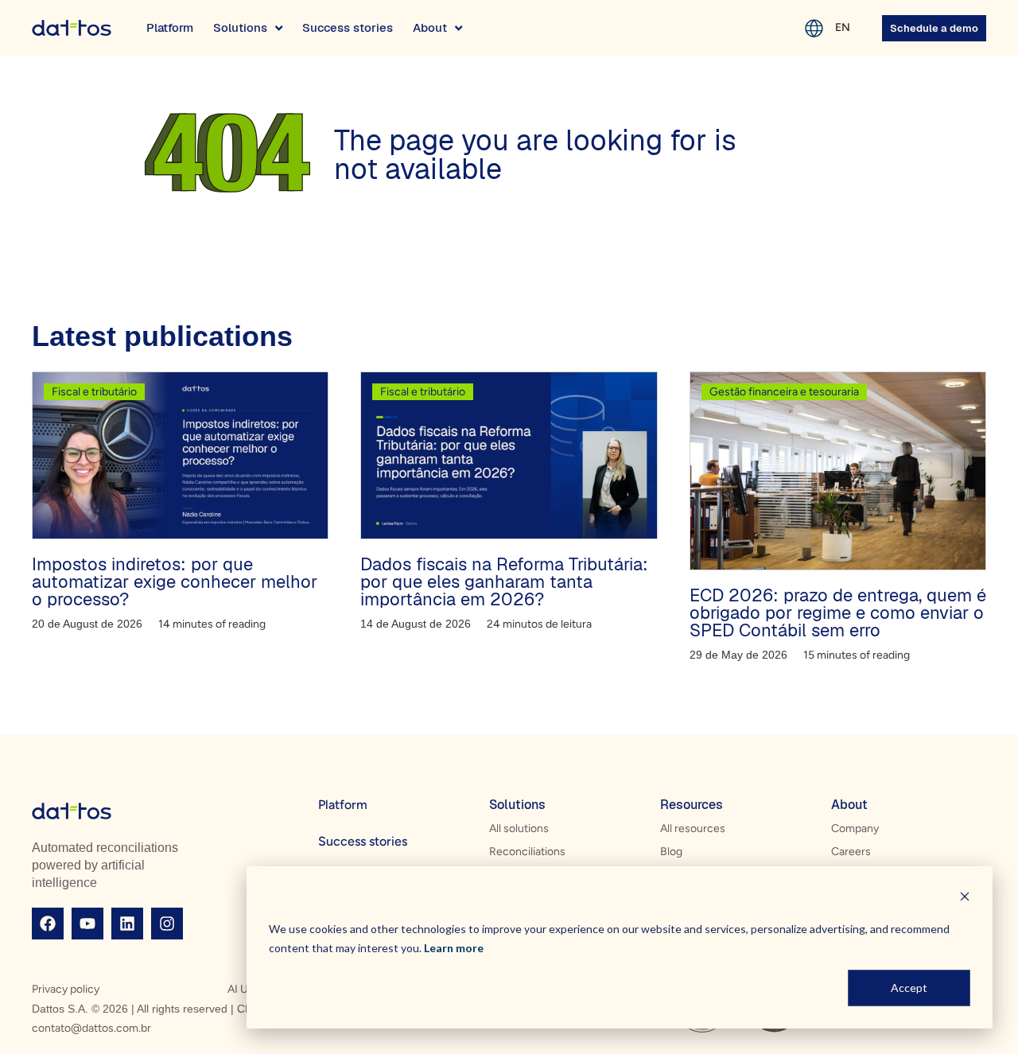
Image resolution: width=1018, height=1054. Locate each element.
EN (842, 27)
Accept (909, 987)
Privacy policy (65, 989)
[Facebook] (48, 923)
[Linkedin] (127, 923)
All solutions (519, 828)
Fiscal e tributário (94, 392)
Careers (851, 851)
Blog (671, 851)
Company (855, 828)
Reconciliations (527, 851)
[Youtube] (87, 923)
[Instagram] (167, 923)
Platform (342, 804)
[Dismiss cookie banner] (964, 898)
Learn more (454, 948)
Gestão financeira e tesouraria (784, 392)
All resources (692, 828)
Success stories (362, 841)
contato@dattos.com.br (91, 1028)
